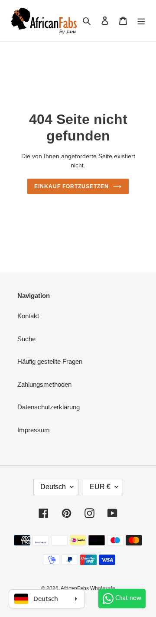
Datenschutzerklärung (48, 407)
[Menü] (141, 20)
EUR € (100, 486)
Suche (26, 339)
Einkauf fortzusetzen (71, 186)
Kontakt (28, 316)
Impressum (33, 430)
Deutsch (53, 486)
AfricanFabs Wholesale (88, 588)
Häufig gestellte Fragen (49, 361)
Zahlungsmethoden (44, 384)
